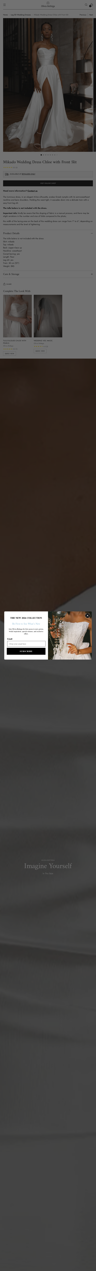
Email (9, 638)
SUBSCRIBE (26, 651)
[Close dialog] (87, 615)
